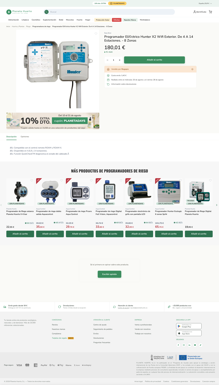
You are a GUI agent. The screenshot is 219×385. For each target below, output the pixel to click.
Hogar (87, 20)
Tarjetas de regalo (62, 338)
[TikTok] (200, 345)
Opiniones (25, 136)
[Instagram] (184, 345)
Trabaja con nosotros (143, 333)
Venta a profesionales (143, 325)
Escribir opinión (109, 274)
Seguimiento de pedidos (102, 329)
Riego (28, 26)
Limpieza (25, 20)
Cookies (166, 381)
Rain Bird (107, 33)
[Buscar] (46, 12)
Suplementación (49, 20)
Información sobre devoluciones (123, 84)
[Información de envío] (192, 69)
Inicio (8, 26)
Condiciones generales (179, 381)
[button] (210, 12)
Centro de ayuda (123, 308)
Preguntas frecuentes (101, 342)
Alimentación (13, 20)
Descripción (11, 136)
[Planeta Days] (52, 121)
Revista (55, 325)
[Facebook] (178, 345)
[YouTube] (195, 345)
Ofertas (117, 20)
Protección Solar (102, 20)
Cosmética (36, 20)
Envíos (96, 333)
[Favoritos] (96, 33)
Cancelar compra (208, 381)
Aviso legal (138, 381)
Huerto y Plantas (18, 26)
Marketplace (145, 20)
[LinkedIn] (189, 345)
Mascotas (70, 20)
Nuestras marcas (58, 329)
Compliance (56, 333)
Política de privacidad (153, 381)
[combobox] (109, 12)
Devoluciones (98, 338)
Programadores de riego (41, 26)
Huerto (79, 20)
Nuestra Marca (130, 20)
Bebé (61, 20)
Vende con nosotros (143, 329)
